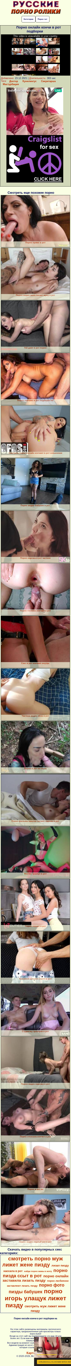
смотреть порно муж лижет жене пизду (32, 1262)
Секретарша (48, 81)
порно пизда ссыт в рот (35, 1273)
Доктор (13, 81)
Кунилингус (30, 81)
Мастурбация (11, 84)
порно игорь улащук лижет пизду (35, 1298)
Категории (28, 19)
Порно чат (42, 19)
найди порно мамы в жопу (38, 1271)
